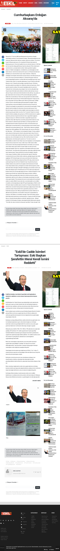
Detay (46, 549)
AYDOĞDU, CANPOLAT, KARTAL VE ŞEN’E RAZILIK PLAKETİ (52, 113)
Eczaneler (44, 521)
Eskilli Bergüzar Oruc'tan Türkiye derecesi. (52, 70)
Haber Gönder (4, 539)
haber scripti (3, 549)
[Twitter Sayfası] (4, 520)
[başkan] (23, 394)
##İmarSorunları (36, 462)
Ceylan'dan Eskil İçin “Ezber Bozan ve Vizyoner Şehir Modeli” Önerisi (52, 95)
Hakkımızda (3, 528)
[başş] (23, 423)
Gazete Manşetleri (44, 531)
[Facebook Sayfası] (1, 520)
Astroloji (54, 522)
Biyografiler (54, 519)
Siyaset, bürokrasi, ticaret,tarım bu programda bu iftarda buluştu (52, 196)
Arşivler (25, 524)
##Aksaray (12, 461)
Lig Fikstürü (44, 522)
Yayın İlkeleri (3, 530)
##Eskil (7, 461)
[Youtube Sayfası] (9, 520)
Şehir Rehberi (45, 529)
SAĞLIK (33, 526)
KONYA (40, 3)
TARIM (20, 3)
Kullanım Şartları (4, 536)
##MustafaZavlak (30, 461)
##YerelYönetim (28, 462)
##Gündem (18, 464)
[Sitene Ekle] (4, 523)
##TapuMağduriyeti (10, 464)
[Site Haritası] (2, 523)
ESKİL (35, 3)
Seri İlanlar (44, 527)
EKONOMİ (46, 3)
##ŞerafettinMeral (21, 461)
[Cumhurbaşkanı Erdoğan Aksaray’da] (21, 39)
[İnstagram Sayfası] (6, 520)
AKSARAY (30, 3)
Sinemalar (44, 526)
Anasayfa (3, 9)
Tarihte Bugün (45, 524)
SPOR (32, 527)
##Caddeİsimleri (19, 462)
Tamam (52, 549)
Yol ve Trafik (44, 517)
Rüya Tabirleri (55, 521)
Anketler (54, 517)
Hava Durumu (45, 516)
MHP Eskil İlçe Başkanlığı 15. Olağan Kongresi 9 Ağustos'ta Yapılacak (52, 156)
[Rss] (14, 520)
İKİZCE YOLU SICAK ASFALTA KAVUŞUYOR (52, 141)
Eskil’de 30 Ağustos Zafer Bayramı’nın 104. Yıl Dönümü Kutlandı (52, 104)
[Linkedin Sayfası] (12, 520)
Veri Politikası (4, 531)
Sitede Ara (54, 516)
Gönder (37, 229)
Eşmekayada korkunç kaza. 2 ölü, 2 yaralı (52, 130)
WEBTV (25, 3)
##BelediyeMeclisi (10, 462)
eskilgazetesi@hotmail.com (19, 473)
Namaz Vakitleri (45, 519)
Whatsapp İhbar (4, 538)
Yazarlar (25, 521)
